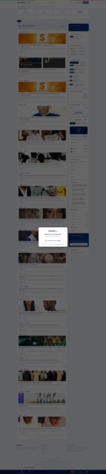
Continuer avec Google (54, 240)
